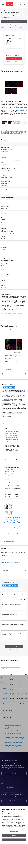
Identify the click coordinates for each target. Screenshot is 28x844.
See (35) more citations (9, 541)
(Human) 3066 (11, 565)
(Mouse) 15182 (17, 565)
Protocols (23, 27)
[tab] (14, 570)
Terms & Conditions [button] (14, 649)
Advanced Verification (7, 15)
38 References (5, 17)
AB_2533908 (3, 287)
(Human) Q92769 (9, 562)
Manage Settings (14, 831)
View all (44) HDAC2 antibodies (14, 21)
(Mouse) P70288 (17, 562)
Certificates (14, 27)
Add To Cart (14, 58)
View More (10, 116)
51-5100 (19, 110)
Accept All (14, 839)
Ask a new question (14, 646)
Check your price (9, 54)
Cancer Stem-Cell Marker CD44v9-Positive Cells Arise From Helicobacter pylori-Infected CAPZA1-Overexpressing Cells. (12, 476)
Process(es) (5, 575)
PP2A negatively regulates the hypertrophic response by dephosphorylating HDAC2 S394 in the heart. (12, 519)
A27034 (2, 116)
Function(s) (5, 570)
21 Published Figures (19, 15)
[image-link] (14, 87)
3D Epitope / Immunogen (6, 233)
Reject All (14, 835)
